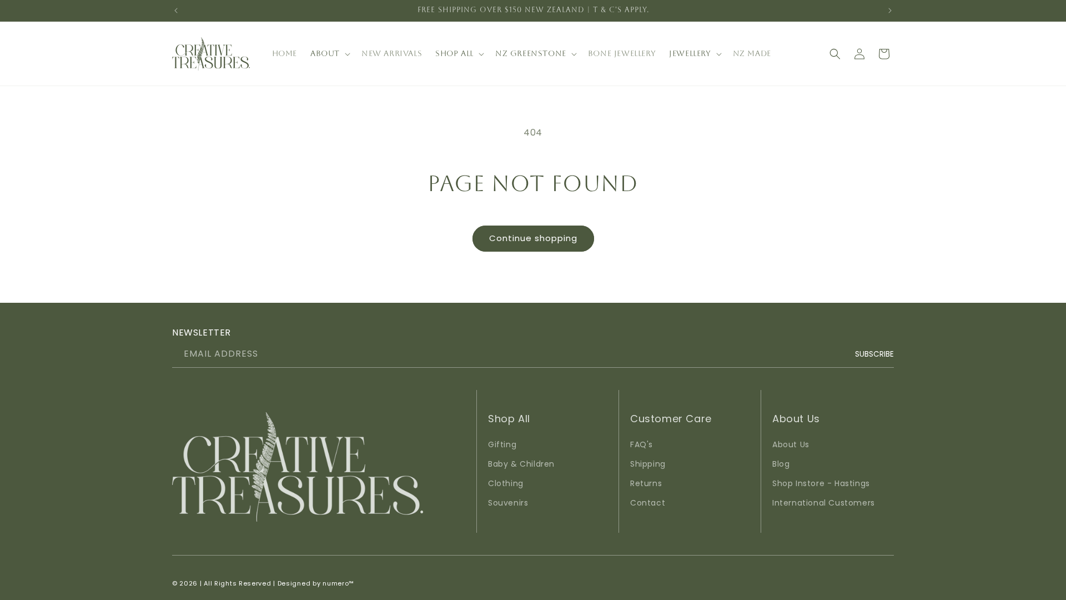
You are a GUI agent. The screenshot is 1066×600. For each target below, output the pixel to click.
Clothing (506, 483)
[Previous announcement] (176, 10)
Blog (781, 463)
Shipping (648, 463)
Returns (646, 483)
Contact (647, 502)
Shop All (454, 53)
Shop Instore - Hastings (821, 483)
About (325, 53)
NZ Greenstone (530, 53)
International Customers (823, 502)
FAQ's (641, 444)
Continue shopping (533, 238)
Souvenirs (508, 502)
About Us (790, 444)
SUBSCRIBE (874, 354)
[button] (329, 53)
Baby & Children (521, 463)
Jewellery (690, 53)
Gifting (502, 444)
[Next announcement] (890, 10)
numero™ (338, 583)
